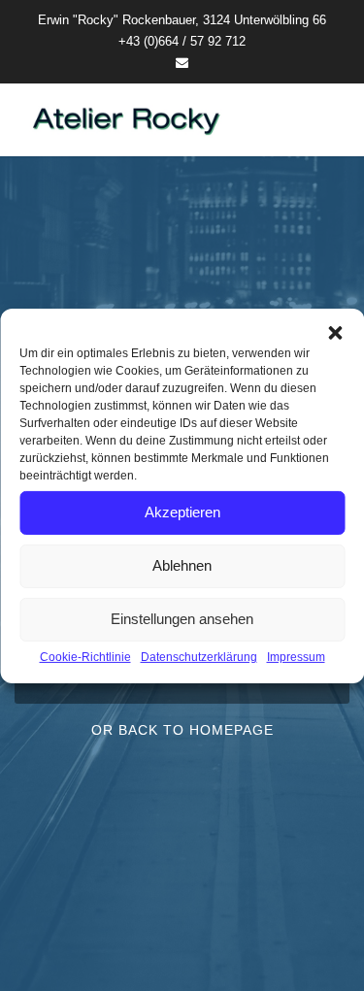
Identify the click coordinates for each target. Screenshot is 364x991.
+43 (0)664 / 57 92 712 (182, 41)
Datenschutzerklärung (199, 656)
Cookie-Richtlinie (85, 656)
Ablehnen (182, 565)
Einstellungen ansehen (182, 619)
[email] (182, 62)
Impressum (296, 656)
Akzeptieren (182, 512)
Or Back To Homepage (182, 730)
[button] (335, 332)
